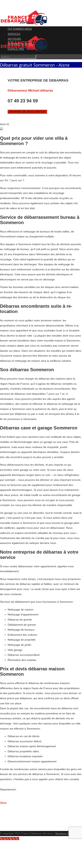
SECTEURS (14, 39)
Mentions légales (65, 833)
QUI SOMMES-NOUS (20, 28)
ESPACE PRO (16, 49)
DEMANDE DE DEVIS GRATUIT (27, 111)
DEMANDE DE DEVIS (20, 44)
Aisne (3, 802)
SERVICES (14, 34)
